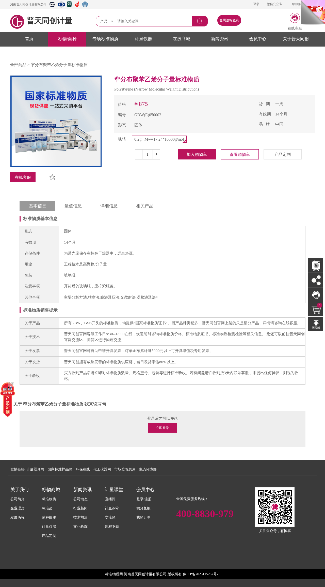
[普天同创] (7, 399)
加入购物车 (197, 154)
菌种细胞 (49, 517)
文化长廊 (80, 527)
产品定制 (49, 536)
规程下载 (112, 527)
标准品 (47, 508)
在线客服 (23, 177)
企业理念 (17, 508)
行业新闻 (80, 508)
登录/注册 (144, 499)
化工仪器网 (102, 469)
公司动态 (80, 499)
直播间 (110, 499)
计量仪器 (143, 38)
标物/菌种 (67, 38)
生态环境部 (148, 469)
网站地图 (297, 4)
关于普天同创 (296, 38)
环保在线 (83, 469)
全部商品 (18, 65)
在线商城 (181, 38)
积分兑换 (143, 508)
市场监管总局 (125, 469)
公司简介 (17, 499)
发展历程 (17, 517)
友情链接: (18, 469)
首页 (29, 38)
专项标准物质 (105, 38)
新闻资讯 (219, 38)
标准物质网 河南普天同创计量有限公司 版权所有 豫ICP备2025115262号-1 (162, 574)
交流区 (110, 517)
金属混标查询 (229, 20)
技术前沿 (80, 517)
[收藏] (50, 175)
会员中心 (257, 38)
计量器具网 (35, 469)
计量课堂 (112, 508)
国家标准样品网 (59, 469)
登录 (256, 4)
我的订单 (143, 517)
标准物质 (49, 499)
